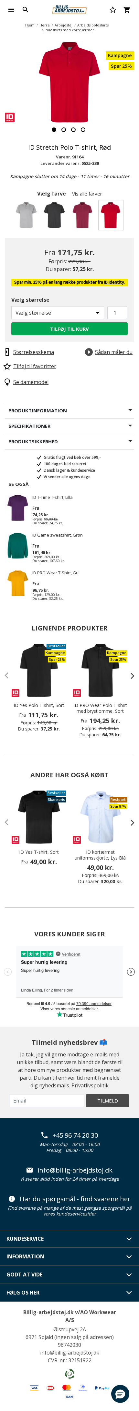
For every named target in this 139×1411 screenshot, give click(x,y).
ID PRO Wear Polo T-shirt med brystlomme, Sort (100, 708)
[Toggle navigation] (11, 9)
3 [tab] (73, 129)
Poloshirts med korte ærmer (69, 29)
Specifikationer (29, 426)
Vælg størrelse (30, 299)
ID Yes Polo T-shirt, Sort (39, 705)
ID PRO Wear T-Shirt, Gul (56, 573)
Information (25, 1256)
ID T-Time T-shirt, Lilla (52, 497)
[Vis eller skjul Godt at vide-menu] (129, 1274)
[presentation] (129, 675)
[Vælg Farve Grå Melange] (27, 217)
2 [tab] (63, 129)
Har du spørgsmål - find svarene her (75, 1199)
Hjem (30, 25)
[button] (120, 1394)
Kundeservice (25, 1238)
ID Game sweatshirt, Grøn (57, 535)
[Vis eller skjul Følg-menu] (129, 1292)
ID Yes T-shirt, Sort (39, 852)
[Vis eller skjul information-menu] (129, 1256)
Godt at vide (24, 1274)
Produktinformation (37, 410)
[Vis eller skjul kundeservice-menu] (129, 1239)
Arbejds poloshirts (93, 25)
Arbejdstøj (63, 25)
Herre (44, 25)
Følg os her (22, 1292)
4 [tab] (83, 129)
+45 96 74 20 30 (75, 1135)
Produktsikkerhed (33, 441)
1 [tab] (54, 129)
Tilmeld (107, 1100)
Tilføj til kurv (69, 329)
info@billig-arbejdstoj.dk (74, 1170)
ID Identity (114, 282)
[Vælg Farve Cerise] (83, 217)
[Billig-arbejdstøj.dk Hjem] (69, 9)
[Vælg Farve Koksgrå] (55, 217)
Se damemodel (30, 382)
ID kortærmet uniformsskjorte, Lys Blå (100, 855)
